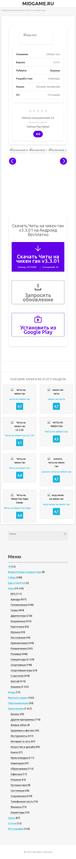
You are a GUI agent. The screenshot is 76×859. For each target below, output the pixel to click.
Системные (18, 790)
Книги (14, 752)
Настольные (18, 637)
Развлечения (19, 648)
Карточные (17, 626)
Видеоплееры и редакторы (24, 572)
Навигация (17, 763)
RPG (13, 593)
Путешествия (19, 785)
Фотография (16, 828)
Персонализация (18, 703)
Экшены (55, 70)
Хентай (15, 681)
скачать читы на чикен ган (56, 471)
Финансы (16, 807)
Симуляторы (18, 659)
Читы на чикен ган (19, 468)
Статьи (12, 823)
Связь (11, 818)
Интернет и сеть (20, 741)
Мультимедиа (19, 757)
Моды (12, 692)
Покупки (16, 779)
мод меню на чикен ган (56, 504)
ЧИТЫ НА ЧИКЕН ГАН (56, 431)
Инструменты (19, 736)
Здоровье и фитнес (22, 730)
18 (9, 566)
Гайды (12, 577)
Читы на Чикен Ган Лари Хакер (19, 508)
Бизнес (15, 714)
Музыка (15, 632)
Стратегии (17, 675)
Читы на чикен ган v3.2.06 (19, 435)
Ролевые (16, 654)
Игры (11, 588)
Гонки (14, 610)
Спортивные (18, 665)
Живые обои (18, 725)
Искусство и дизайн (23, 746)
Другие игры (18, 615)
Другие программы (22, 719)
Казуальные (18, 621)
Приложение (16, 708)
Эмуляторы (18, 812)
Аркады (15, 599)
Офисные (16, 774)
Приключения (19, 643)
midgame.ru (38, 3)
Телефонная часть (22, 801)
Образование (19, 768)
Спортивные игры (21, 670)
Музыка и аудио (18, 697)
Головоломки (19, 604)
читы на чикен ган (19, 399)
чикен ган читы (56, 399)
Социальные (18, 796)
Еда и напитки (16, 583)
